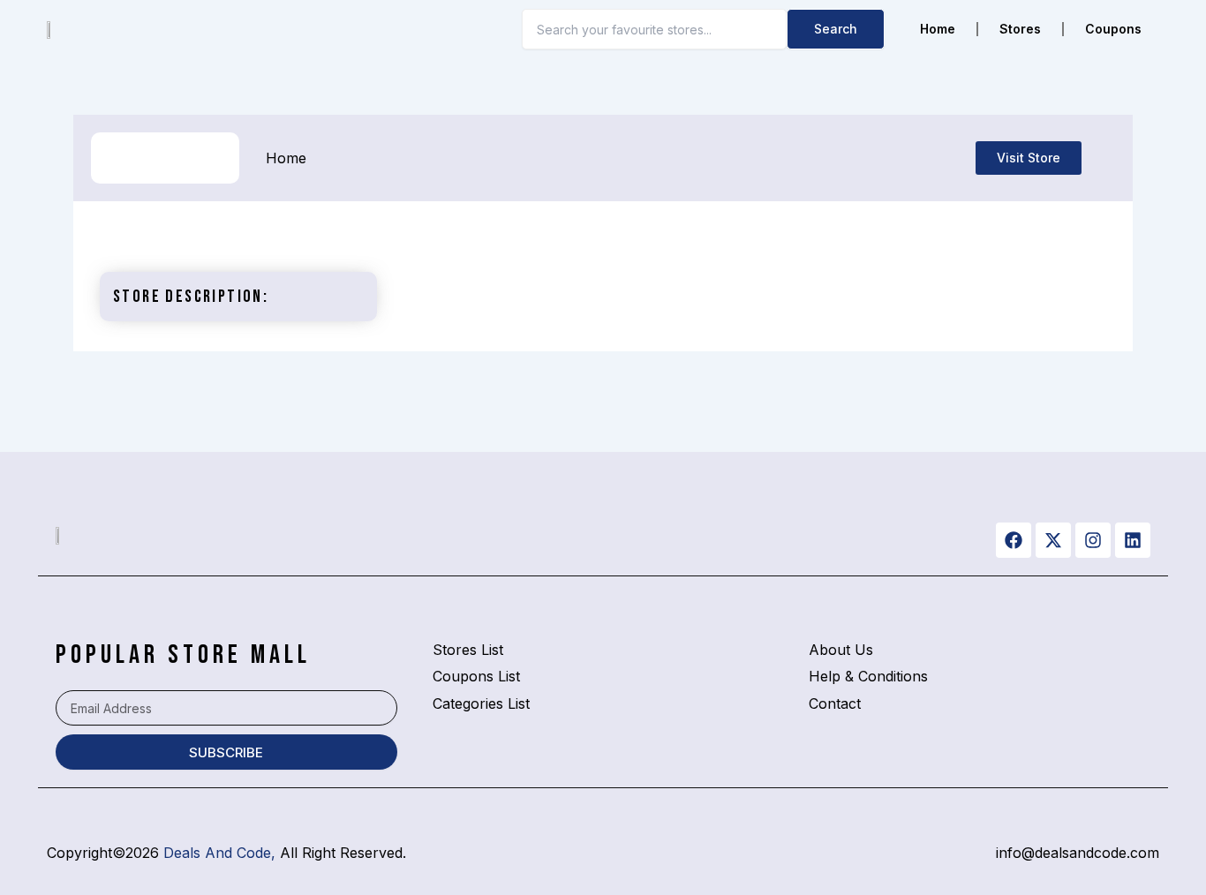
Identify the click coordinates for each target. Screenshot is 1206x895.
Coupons (1113, 28)
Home (937, 28)
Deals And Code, (219, 852)
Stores (1020, 28)
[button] (1029, 158)
